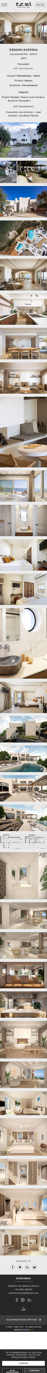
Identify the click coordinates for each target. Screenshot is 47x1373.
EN (38, 5)
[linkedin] (27, 1267)
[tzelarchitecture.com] (23, 5)
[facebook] (17, 1300)
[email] (34, 1267)
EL (43, 5)
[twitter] (19, 1267)
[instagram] (22, 1300)
